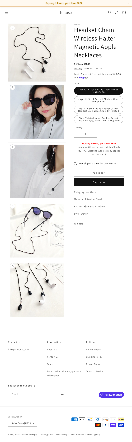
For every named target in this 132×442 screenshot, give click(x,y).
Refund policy (61, 434)
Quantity (78, 127)
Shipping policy (93, 434)
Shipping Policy (94, 356)
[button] (6, 12)
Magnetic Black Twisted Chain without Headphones (99, 90)
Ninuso (18, 434)
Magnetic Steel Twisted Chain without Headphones (98, 100)
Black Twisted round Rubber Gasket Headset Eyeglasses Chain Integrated (98, 109)
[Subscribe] (62, 394)
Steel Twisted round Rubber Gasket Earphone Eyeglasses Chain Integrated (98, 119)
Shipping (78, 68)
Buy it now (99, 182)
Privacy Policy (93, 364)
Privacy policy (47, 434)
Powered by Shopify (29, 434)
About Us (52, 349)
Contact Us (53, 356)
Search (50, 364)
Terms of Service (94, 371)
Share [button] (80, 223)
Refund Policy (93, 349)
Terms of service (77, 434)
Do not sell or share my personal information (64, 373)
